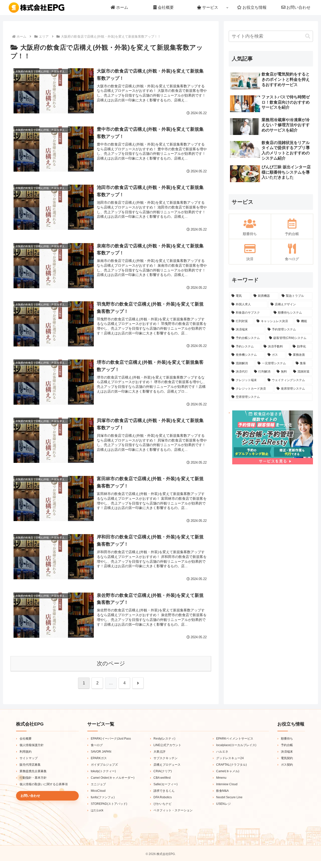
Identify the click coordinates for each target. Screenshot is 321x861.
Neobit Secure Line (229, 797)
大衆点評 (159, 751)
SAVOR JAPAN (101, 751)
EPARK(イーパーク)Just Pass (111, 738)
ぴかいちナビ (162, 804)
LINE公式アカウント (167, 745)
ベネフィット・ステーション (173, 810)
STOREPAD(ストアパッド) (109, 804)
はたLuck (97, 810)
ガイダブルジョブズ (104, 764)
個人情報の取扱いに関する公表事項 (44, 784)
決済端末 (287, 751)
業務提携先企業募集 (33, 771)
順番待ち (287, 738)
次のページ (111, 663)
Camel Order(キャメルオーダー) (112, 777)
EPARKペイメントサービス (234, 738)
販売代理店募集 (30, 764)
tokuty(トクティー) (103, 771)
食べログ (97, 745)
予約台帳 (287, 745)
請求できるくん (164, 791)
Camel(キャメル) (227, 771)
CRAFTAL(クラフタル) (231, 764)
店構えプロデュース (167, 764)
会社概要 (26, 738)
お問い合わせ (30, 796)
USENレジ (223, 804)
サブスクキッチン (165, 758)
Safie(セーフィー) (165, 784)
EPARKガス (99, 758)
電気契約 (287, 758)
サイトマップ (29, 758)
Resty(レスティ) (164, 738)
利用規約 (26, 751)
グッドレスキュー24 (230, 758)
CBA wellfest (162, 777)
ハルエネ (222, 751)
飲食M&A (222, 791)
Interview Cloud (226, 784)
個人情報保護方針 (32, 745)
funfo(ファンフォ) (103, 797)
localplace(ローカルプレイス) (236, 745)
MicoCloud (98, 791)
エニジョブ (98, 784)
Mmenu (221, 777)
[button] (307, 36)
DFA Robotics (162, 797)
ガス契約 (287, 764)
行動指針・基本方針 (33, 777)
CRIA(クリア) (162, 771)
